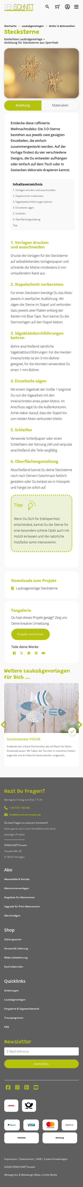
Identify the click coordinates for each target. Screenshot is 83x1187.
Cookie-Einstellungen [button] (55, 1159)
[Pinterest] (36, 653)
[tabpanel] (41, 340)
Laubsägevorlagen (33, 26)
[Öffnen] (76, 6)
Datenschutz (27, 1159)
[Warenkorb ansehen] (57, 6)
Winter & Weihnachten (62, 26)
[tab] (23, 105)
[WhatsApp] (29, 653)
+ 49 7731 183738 (19, 808)
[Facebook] (14, 653)
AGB (38, 1159)
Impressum (10, 1159)
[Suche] (48, 7)
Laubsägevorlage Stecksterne (37, 588)
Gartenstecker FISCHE (23, 739)
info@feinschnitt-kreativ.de (25, 814)
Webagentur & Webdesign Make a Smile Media (30, 1174)
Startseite (10, 26)
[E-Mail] (43, 653)
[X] (22, 653)
